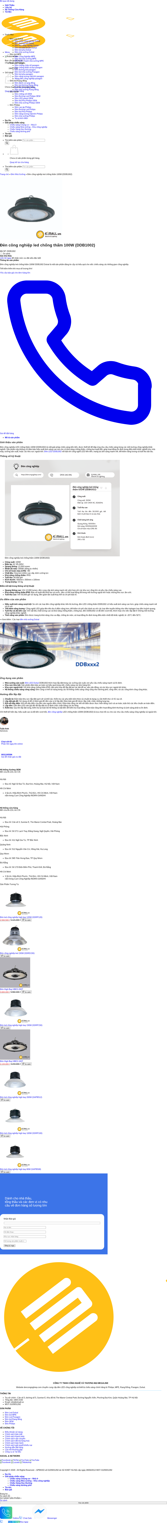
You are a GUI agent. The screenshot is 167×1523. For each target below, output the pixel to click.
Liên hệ (8, 7)
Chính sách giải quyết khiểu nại (18, 1445)
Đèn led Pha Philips (23, 112)
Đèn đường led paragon (25, 70)
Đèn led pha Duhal (23, 50)
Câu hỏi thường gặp (13, 1450)
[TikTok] (15, 1460)
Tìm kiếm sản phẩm (13, 140)
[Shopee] (5, 1462)
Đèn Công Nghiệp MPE (25, 56)
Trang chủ (4, 174)
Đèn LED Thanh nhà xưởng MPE (29, 61)
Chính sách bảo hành (14, 1443)
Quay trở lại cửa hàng (19, 162)
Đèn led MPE (15, 54)
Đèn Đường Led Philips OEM (27, 96)
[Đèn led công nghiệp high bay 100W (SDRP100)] (15, 1131)
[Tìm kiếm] (7, 143)
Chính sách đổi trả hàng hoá (17, 1441)
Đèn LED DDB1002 (52, 451)
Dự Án (8, 120)
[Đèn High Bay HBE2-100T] (15, 1059)
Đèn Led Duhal (16, 39)
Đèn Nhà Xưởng (18, 174)
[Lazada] (15, 1462)
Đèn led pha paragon (24, 74)
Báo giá (8, 136)
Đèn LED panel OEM (24, 98)
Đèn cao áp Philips (23, 107)
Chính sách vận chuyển (15, 1439)
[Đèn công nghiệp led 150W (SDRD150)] (15, 951)
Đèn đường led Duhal (24, 43)
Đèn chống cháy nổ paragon (27, 65)
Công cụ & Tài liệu (13, 1452)
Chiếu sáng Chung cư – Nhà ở (23, 125)
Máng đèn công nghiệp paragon (28, 79)
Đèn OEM (14, 92)
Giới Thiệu (9, 5)
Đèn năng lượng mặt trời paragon (29, 76)
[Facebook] (5, 1460)
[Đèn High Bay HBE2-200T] (15, 987)
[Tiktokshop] (25, 1462)
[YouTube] (24, 1460)
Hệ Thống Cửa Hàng (14, 10)
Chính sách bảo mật (13, 1434)
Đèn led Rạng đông (18, 81)
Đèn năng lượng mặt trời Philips (29, 114)
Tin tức (8, 134)
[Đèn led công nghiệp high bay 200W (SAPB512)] (15, 1095)
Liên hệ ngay (5, 258)
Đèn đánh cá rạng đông (25, 83)
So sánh (3, 1500)
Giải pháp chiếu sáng (14, 123)
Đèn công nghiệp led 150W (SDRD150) (17, 953)
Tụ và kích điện (21, 118)
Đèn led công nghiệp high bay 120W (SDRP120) (21, 917)
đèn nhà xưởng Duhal (29, 619)
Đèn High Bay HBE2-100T (11, 1061)
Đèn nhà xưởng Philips (25, 116)
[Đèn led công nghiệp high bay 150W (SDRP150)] (15, 1023)
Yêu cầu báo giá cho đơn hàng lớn (15, 273)
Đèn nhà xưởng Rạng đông (27, 90)
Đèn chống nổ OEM (23, 94)
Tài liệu (8, 12)
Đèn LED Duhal (32, 683)
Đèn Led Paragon (17, 63)
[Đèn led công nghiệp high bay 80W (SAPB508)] (15, 1167)
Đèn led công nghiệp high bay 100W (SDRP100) (21, 1133)
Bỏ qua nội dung (7, 1)
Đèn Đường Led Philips (25, 109)
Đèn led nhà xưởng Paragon (27, 72)
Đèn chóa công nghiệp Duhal (27, 41)
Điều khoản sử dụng (14, 1432)
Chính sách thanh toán (14, 1436)
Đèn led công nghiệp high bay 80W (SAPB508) (20, 1169)
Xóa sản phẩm (83, 1503)
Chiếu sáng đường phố (20, 131)
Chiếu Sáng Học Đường (20, 129)
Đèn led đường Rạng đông (26, 85)
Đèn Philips (15, 105)
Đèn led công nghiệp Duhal (27, 45)
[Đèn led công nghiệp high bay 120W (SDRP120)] (15, 915)
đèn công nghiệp (55, 712)
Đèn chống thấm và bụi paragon (28, 67)
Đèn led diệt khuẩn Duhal (26, 48)
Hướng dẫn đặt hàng (14, 1447)
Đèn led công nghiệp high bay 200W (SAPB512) (21, 1097)
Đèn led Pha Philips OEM (26, 101)
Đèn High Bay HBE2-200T (11, 989)
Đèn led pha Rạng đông (25, 87)
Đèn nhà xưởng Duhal (24, 52)
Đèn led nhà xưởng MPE (25, 59)
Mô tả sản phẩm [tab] (12, 437)
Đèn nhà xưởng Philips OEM (27, 103)
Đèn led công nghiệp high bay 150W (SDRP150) (21, 1025)
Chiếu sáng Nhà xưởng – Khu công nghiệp (28, 127)
